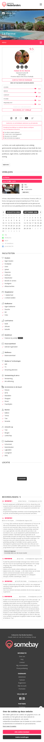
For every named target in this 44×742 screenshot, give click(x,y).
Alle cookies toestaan (22, 732)
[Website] (11, 118)
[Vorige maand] (3, 212)
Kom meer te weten (9, 726)
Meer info (6, 165)
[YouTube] (26, 118)
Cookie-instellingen (22, 737)
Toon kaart (22, 479)
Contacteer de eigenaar (22, 80)
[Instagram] (24, 698)
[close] (41, 708)
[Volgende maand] (40, 212)
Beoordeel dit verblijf (22, 110)
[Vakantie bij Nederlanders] (11, 4)
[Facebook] (20, 698)
